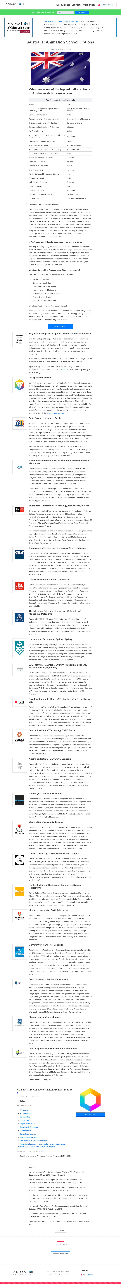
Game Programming (28, 1134)
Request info (90, 1114)
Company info (51, 1274)
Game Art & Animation (29, 1127)
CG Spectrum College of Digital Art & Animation (45, 1089)
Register (66, 1274)
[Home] (14, 5)
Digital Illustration (27, 1124)
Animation (60, 1231)
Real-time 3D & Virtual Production (33, 1141)
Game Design (25, 1130)
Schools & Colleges (60, 1253)
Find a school (108, 5)
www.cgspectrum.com (56, 413)
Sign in (60, 1274)
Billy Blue (60, 369)
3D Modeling (25, 1117)
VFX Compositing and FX (30, 1137)
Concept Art (25, 1120)
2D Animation (25, 1110)
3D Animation (25, 1113)
